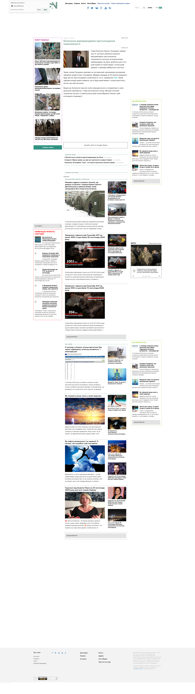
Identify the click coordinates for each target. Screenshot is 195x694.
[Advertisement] (97, 22)
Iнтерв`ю (83, 659)
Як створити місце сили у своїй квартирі (149, 152)
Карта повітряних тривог (120, 3)
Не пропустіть (139, 101)
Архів (150, 7)
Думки (101, 656)
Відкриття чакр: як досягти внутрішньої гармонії (149, 139)
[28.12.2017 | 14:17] (146, 255)
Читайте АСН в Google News (95, 145)
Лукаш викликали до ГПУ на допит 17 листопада (50, 271)
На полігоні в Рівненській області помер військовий (49, 238)
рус (157, 8)
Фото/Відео (91, 3)
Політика (71, 38)
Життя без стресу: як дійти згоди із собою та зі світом (149, 166)
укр (160, 8)
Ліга (115, 78)
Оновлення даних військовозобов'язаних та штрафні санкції (48, 88)
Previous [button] (133, 276)
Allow (45, 10)
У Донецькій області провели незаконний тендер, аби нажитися (50, 287)
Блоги (83, 3)
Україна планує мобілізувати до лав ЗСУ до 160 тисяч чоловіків (46, 138)
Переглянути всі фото (155, 243)
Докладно (69, 3)
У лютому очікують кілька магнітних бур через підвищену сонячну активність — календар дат (149, 107)
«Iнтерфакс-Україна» (138, 668)
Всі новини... (39, 226)
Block (39, 10)
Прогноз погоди (103, 3)
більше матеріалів (72, 337)
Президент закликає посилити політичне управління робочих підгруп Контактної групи (49, 305)
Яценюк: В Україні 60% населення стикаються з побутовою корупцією (51, 254)
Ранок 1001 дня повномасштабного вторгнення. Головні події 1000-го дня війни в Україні (47, 62)
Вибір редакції (42, 40)
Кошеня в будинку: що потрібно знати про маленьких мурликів (148, 124)
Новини (77, 3)
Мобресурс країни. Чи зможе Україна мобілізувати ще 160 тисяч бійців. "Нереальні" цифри (47, 113)
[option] (146, 261)
